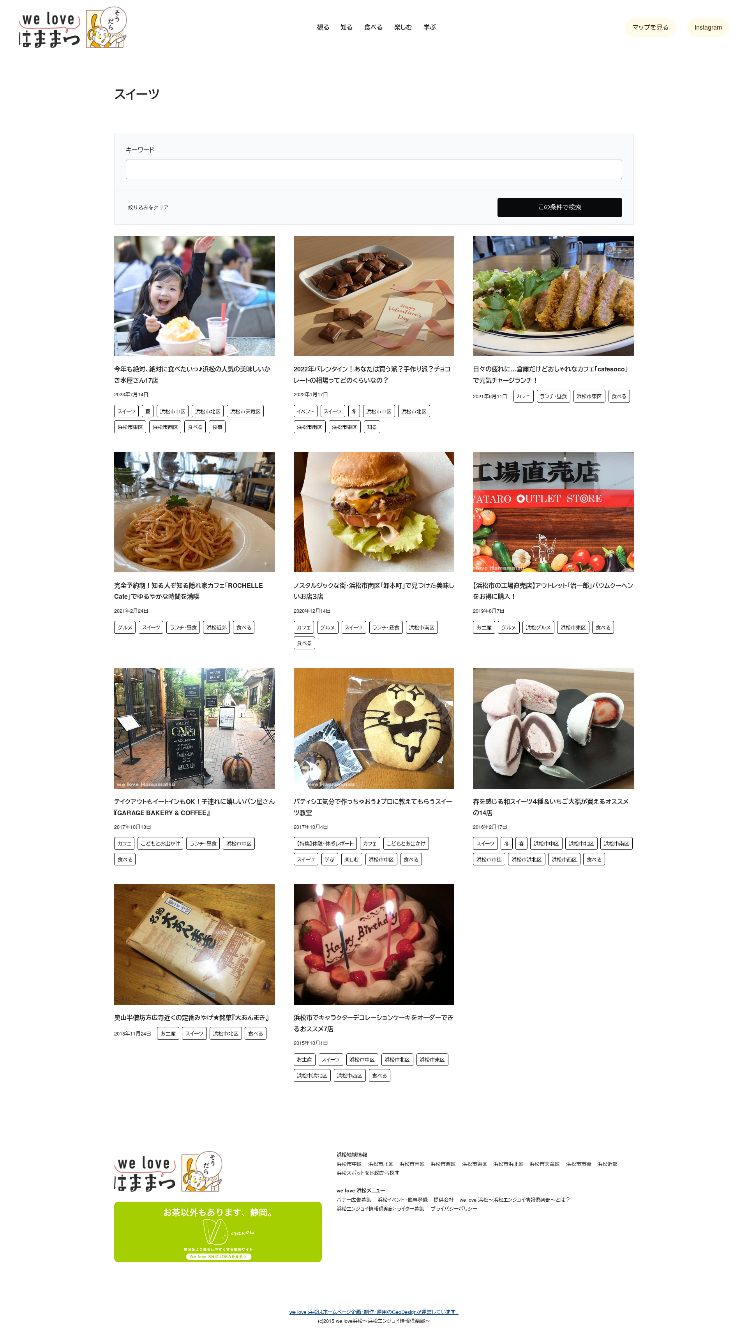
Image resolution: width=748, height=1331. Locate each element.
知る (372, 427)
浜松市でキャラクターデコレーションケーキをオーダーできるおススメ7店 (373, 1023)
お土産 (484, 627)
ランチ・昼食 (553, 396)
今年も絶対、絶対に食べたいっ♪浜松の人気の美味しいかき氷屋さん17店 (192, 374)
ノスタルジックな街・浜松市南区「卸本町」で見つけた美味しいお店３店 (374, 591)
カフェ (523, 396)
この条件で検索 (559, 206)
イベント (305, 411)
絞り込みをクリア (148, 207)
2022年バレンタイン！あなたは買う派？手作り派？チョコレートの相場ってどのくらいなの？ (372, 374)
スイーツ (127, 411)
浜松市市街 (489, 859)
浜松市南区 (309, 427)
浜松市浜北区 (527, 859)
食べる (195, 427)
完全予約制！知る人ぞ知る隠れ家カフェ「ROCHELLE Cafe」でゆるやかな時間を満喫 (188, 591)
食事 (217, 427)
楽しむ (351, 859)
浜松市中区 (172, 411)
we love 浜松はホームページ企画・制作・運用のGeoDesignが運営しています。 (374, 1311)
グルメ (125, 627)
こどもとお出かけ (160, 843)
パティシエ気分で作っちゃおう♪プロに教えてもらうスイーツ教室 (373, 807)
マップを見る (651, 27)
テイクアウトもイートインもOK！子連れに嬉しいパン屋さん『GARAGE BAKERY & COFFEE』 (194, 807)
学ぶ (330, 859)
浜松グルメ (538, 627)
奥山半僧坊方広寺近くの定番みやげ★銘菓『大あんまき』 (191, 1017)
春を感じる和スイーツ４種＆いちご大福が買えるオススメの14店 (551, 807)
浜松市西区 (165, 427)
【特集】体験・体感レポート (325, 843)
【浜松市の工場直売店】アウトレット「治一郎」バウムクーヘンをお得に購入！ (553, 591)
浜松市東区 (130, 427)
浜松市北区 (208, 411)
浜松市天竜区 (245, 411)
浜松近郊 (216, 627)
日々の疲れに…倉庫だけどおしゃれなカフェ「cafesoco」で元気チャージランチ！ (550, 374)
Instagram (708, 27)
